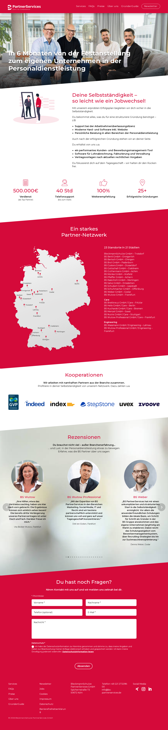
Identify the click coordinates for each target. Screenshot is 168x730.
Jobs (42, 689)
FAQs (91, 6)
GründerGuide (130, 6)
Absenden (83, 666)
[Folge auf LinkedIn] (150, 689)
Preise (101, 6)
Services (81, 6)
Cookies (44, 694)
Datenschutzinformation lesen (78, 651)
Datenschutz (46, 704)
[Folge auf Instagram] (143, 689)
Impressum (45, 699)
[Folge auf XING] (137, 689)
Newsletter (150, 6)
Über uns (112, 6)
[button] (6, 507)
